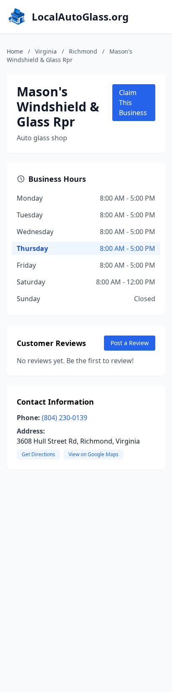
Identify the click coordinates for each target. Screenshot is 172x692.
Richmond (83, 51)
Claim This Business (133, 102)
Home (15, 51)
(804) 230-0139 (64, 417)
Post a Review (130, 343)
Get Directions (38, 454)
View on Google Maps (93, 454)
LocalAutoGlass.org (80, 16)
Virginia (46, 51)
